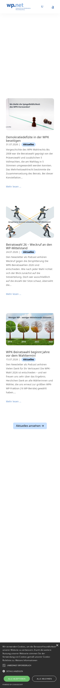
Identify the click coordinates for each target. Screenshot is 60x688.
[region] (30, 46)
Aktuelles (28, 144)
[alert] (30, 665)
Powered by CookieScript (12, 684)
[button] (19, 665)
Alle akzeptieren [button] (16, 678)
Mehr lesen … (13, 186)
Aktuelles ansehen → (30, 426)
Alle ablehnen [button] (44, 678)
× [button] (57, 645)
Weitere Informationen (26, 660)
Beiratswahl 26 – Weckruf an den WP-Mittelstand (29, 246)
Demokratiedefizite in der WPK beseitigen (27, 139)
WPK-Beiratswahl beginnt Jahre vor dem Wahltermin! (28, 353)
